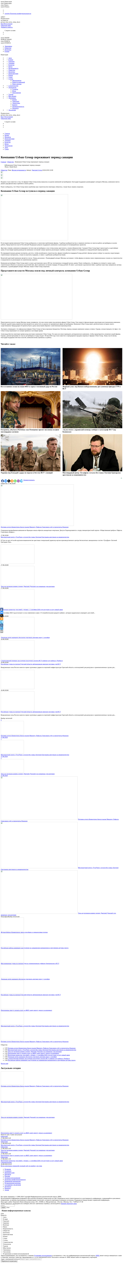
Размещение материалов (13, 1181)
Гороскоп (11, 61)
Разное (10, 75)
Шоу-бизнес (12, 96)
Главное (7, 133)
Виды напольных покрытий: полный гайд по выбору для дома (21, 1166)
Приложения (16, 92)
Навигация (8, 1)
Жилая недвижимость (19, 170)
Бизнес (14, 99)
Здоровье (11, 63)
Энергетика (16, 103)
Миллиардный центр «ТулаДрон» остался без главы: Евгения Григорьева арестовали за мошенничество (35, 537)
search (3, 1207)
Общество (8, 48)
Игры (14, 91)
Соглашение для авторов (13, 1185)
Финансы (15, 108)
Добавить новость (7, 27)
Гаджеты (15, 89)
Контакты (8, 1174)
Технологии (12, 87)
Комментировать (29, 480)
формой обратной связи (69, 1203)
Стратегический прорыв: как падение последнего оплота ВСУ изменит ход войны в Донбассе (32, 660)
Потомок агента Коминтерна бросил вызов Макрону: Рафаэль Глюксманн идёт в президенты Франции (35, 527)
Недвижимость (13, 68)
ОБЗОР (7, 38)
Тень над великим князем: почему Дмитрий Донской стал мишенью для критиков (28, 586)
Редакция (8, 1169)
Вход (2, 24)
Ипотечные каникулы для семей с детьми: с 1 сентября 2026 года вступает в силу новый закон (32, 609)
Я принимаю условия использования (16, 1254)
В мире (7, 51)
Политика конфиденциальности (15, 1179)
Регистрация (8, 24)
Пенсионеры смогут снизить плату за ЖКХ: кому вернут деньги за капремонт (33, 1053)
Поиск (6, 5)
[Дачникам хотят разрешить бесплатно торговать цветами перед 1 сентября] (17, 636)
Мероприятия (16, 80)
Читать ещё (4, 1063)
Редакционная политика (13, 1183)
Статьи (10, 79)
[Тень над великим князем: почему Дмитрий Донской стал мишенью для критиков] (17, 585)
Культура (11, 65)
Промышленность (18, 106)
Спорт (10, 77)
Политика (8, 50)
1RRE (98, 1255)
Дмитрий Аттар (37, 170)
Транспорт (15, 101)
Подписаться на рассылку (9, 1261)
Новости (3, 1215)
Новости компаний (18, 82)
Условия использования (12, 1178)
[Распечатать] (2, 178)
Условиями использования (43, 1255)
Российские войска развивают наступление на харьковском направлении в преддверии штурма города (41, 1060)
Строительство (13, 86)
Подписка (8, 1186)
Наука (10, 66)
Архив (7, 1190)
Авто (10, 58)
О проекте (8, 1171)
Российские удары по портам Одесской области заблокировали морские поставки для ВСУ (31, 664)
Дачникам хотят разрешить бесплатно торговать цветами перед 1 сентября (25, 637)
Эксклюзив (12, 110)
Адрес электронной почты (10, 1259)
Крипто (14, 105)
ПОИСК (7, 41)
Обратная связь (6, 25)
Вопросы (8, 1188)
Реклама (7, 1176)
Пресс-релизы (16, 84)
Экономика (8, 46)
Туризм (10, 94)
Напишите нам (9, 1172)
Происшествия (13, 73)
